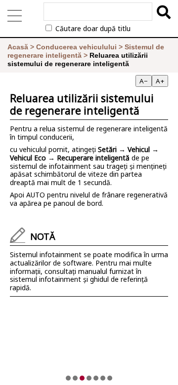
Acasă (17, 47)
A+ (160, 81)
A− (143, 81)
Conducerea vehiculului (76, 47)
